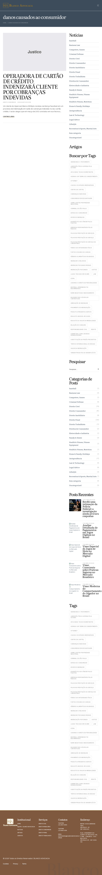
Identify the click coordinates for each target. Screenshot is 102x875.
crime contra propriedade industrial (80, 203)
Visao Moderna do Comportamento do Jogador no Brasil (92, 590)
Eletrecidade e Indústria (79, 85)
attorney (74, 181)
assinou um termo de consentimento (84, 176)
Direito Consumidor (9, 102)
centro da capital (77, 190)
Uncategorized (75, 137)
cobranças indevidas (78, 194)
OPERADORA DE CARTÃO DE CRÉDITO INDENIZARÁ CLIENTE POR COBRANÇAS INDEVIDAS (33, 86)
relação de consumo (78, 325)
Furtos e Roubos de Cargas (81, 252)
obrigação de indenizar (79, 303)
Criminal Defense (76, 54)
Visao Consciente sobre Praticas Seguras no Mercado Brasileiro (90, 571)
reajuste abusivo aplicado (80, 316)
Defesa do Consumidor (79, 213)
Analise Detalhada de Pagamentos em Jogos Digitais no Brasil (90, 531)
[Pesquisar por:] (84, 369)
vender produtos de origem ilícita (83, 353)
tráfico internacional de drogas (83, 344)
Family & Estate (75, 90)
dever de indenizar (77, 217)
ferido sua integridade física (81, 248)
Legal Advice (74, 119)
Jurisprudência (75, 110)
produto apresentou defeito (81, 312)
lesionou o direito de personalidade (84, 283)
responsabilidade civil (79, 329)
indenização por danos (79, 270)
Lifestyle (72, 124)
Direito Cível (74, 58)
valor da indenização (78, 348)
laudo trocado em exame (80, 274)
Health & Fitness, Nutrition (80, 101)
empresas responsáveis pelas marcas (81, 228)
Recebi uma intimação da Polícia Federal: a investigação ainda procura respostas (91, 509)
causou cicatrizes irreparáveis (82, 185)
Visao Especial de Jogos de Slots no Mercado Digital (91, 551)
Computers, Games (77, 49)
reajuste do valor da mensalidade (83, 321)
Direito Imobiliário (77, 67)
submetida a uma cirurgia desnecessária (80, 334)
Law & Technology (76, 115)
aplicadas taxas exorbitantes (82, 172)
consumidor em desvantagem (81, 198)
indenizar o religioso (78, 261)
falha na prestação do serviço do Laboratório (83, 242)
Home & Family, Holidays (79, 106)
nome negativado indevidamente (82, 293)
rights (93, 329)
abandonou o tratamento (80, 162)
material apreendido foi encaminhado (79, 288)
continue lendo (8, 116)
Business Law (74, 45)
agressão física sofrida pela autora (81, 167)
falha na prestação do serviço (82, 238)
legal (73, 278)
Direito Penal (74, 72)
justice (94, 270)
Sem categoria (75, 133)
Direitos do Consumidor (79, 81)
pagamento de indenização (80, 307)
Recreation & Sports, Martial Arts (83, 128)
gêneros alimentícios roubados (82, 257)
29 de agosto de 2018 (24, 102)
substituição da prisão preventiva (83, 340)
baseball (72, 40)
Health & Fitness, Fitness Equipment (79, 95)
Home (4, 23)
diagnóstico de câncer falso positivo (81, 222)
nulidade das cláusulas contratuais (79, 298)
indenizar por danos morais (81, 265)
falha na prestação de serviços (82, 233)
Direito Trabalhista (77, 76)
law (94, 274)
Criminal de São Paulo (79, 209)
